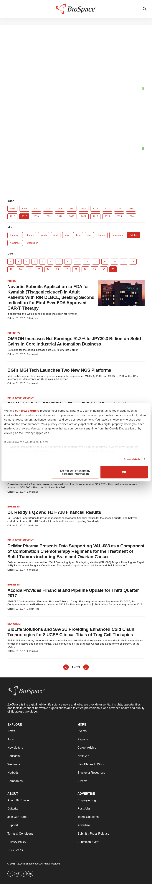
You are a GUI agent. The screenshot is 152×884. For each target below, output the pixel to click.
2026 (131, 216)
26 (66, 269)
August (101, 235)
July (89, 235)
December (32, 243)
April (55, 235)
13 (86, 261)
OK (124, 472)
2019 (48, 216)
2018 (36, 216)
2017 (24, 216)
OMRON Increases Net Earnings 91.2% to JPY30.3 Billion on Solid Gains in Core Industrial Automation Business (74, 341)
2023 (95, 216)
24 (48, 269)
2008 (48, 208)
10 (59, 261)
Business (13, 333)
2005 (12, 208)
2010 (71, 208)
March (43, 235)
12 (77, 261)
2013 (107, 208)
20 (20, 269)
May (67, 235)
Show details (132, 459)
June (78, 235)
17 (123, 261)
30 (104, 269)
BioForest (14, 623)
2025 (119, 216)
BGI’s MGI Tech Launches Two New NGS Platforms (59, 370)
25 (57, 269)
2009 (59, 208)
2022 (83, 216)
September (117, 235)
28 (85, 269)
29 (94, 269)
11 (68, 261)
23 (39, 269)
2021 (71, 216)
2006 (24, 208)
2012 (95, 208)
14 (96, 261)
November (15, 243)
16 (114, 261)
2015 (130, 208)
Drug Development (20, 398)
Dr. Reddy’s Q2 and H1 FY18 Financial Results (54, 512)
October (134, 235)
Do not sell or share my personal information (75, 472)
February (29, 235)
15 (105, 261)
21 (29, 269)
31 (113, 269)
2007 (36, 208)
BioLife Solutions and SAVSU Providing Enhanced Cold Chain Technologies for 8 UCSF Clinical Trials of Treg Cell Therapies (70, 632)
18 (133, 261)
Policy (11, 281)
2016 (12, 216)
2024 (107, 216)
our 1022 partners (27, 410)
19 (11, 269)
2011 (83, 208)
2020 (59, 216)
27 (76, 269)
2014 (119, 208)
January (14, 235)
